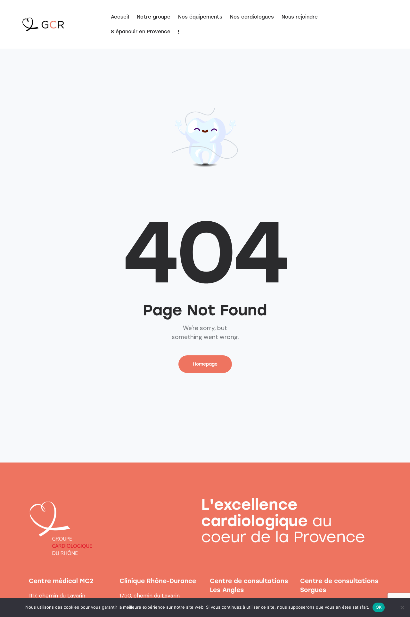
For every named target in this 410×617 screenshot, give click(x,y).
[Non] (402, 607)
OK (379, 607)
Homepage (205, 364)
